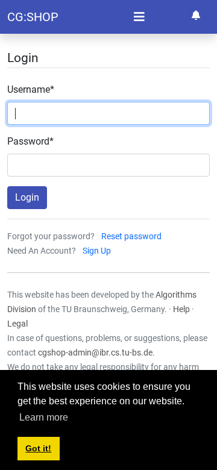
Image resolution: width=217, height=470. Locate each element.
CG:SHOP (32, 17)
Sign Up (97, 250)
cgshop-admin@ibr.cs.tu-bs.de (95, 352)
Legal (17, 323)
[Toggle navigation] (139, 17)
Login (27, 197)
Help (181, 309)
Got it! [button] (38, 448)
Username (30, 89)
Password (30, 141)
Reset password (131, 236)
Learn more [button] (43, 417)
